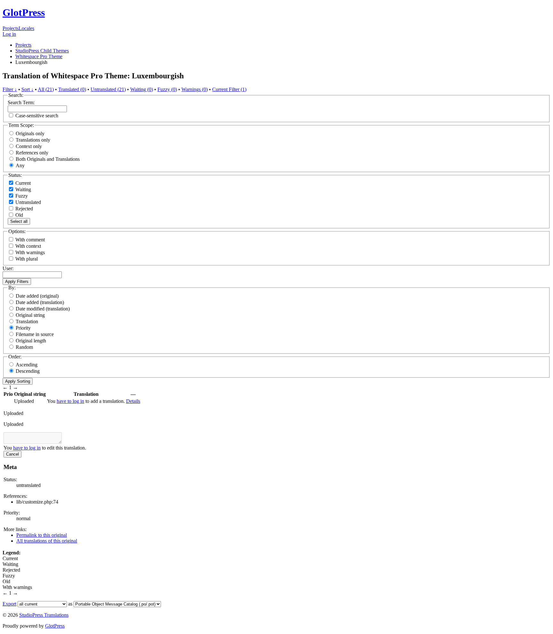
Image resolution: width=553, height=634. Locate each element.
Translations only (33, 140)
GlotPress (24, 12)
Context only (29, 146)
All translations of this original (46, 541)
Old (18, 215)
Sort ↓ (27, 89)
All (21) (46, 89)
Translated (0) (72, 89)
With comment (30, 239)
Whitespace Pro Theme (38, 56)
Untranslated (27, 202)
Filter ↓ (10, 89)
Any (20, 165)
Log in (9, 34)
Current (22, 183)
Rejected (23, 208)
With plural (26, 259)
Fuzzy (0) (167, 89)
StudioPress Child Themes (42, 50)
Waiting (22, 189)
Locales (26, 28)
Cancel (12, 454)
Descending (28, 371)
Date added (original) (37, 296)
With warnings (30, 252)
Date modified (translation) (43, 308)
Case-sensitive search (36, 115)
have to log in (70, 401)
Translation (27, 321)
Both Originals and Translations (48, 159)
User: (8, 268)
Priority (23, 328)
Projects (11, 28)
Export (9, 604)
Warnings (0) (194, 89)
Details (133, 401)
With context (28, 246)
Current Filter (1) (229, 89)
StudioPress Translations (43, 615)
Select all (19, 221)
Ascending (26, 364)
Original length (31, 340)
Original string (30, 315)
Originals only (30, 133)
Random (24, 347)
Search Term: (21, 102)
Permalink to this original (41, 535)
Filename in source (35, 334)
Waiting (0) (141, 89)
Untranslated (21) (108, 89)
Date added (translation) (40, 302)
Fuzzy (21, 196)
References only (32, 152)
